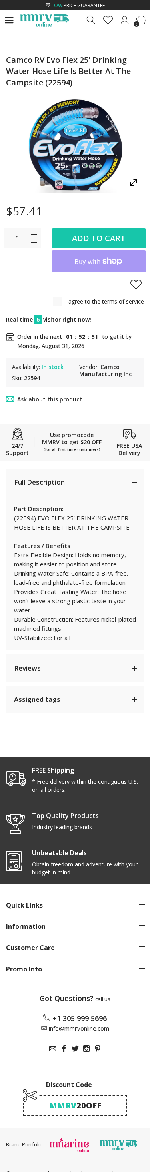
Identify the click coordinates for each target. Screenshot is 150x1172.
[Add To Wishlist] (136, 284)
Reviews (27, 668)
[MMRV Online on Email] (52, 1048)
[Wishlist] (108, 20)
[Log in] (124, 20)
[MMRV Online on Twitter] (75, 1048)
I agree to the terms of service (104, 301)
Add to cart (99, 238)
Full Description (39, 482)
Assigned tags (37, 699)
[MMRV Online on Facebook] (64, 1048)
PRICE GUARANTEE (78, 5)
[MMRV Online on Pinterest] (97, 1048)
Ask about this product (49, 399)
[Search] (92, 20)
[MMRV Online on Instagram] (86, 1048)
